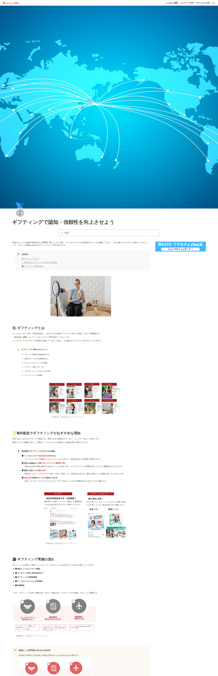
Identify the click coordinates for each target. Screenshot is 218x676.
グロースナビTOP (203, 3)
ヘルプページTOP (187, 3)
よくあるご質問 (172, 3)
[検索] (213, 2)
